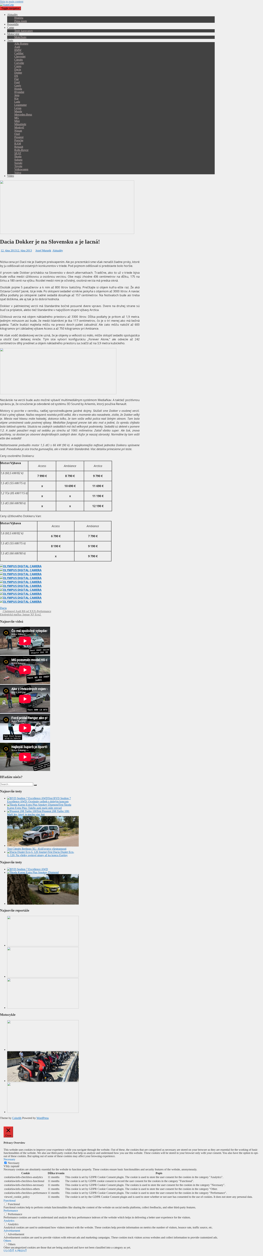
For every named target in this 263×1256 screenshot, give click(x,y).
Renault (18, 146)
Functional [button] (10, 1200)
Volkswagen (21, 169)
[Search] (35, 785)
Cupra (17, 66)
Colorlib (16, 1118)
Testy (10, 40)
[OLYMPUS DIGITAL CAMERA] (21, 566)
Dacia (17, 69)
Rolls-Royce (21, 150)
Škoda (17, 156)
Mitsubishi (20, 124)
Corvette (19, 62)
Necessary (14, 1162)
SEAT (17, 153)
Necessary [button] (9, 1159)
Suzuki (18, 162)
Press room (20, 21)
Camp (10, 27)
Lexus (17, 108)
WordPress (42, 1118)
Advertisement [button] (12, 1230)
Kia (16, 98)
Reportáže (13, 24)
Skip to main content (11, 1)
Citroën (18, 59)
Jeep (16, 95)
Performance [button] (11, 1210)
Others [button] (7, 1240)
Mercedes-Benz (23, 114)
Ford (17, 82)
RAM (17, 143)
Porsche (18, 140)
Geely (17, 85)
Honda (18, 88)
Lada (17, 101)
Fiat (16, 79)
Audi (17, 46)
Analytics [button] (9, 1220)
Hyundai (19, 92)
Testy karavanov (23, 30)
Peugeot (18, 137)
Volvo (17, 172)
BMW (17, 50)
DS (16, 75)
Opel (17, 133)
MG (16, 117)
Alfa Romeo (21, 43)
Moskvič (19, 127)
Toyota (18, 166)
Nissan (18, 130)
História (18, 17)
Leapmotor (20, 104)
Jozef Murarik (43, 250)
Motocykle (13, 33)
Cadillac (19, 53)
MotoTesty (20, 37)
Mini (17, 121)
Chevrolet (19, 56)
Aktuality (12, 14)
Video (10, 175)
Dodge (18, 72)
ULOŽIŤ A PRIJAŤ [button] (15, 1250)
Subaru (18, 159)
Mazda (18, 111)
